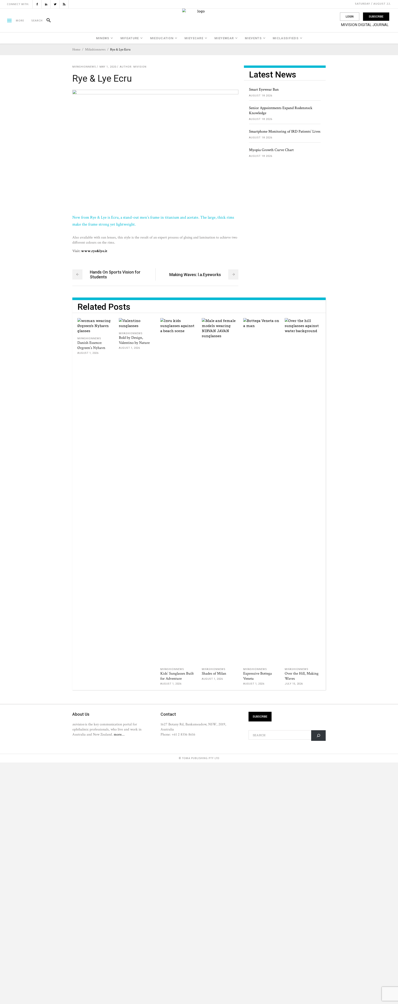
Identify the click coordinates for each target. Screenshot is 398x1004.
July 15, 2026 (294, 683)
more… (119, 734)
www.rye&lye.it (94, 251)
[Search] (47, 20)
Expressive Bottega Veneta (257, 676)
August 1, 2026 (87, 353)
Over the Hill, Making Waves (302, 676)
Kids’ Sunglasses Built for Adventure (177, 676)
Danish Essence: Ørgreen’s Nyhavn (91, 345)
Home (76, 49)
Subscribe (376, 16)
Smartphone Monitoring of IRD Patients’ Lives (284, 131)
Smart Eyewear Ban (264, 89)
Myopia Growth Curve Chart (271, 149)
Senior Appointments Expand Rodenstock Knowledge (280, 110)
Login (350, 16)
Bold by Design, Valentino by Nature (134, 340)
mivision (139, 66)
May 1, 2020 (108, 66)
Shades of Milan (214, 673)
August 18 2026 (260, 95)
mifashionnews (95, 49)
